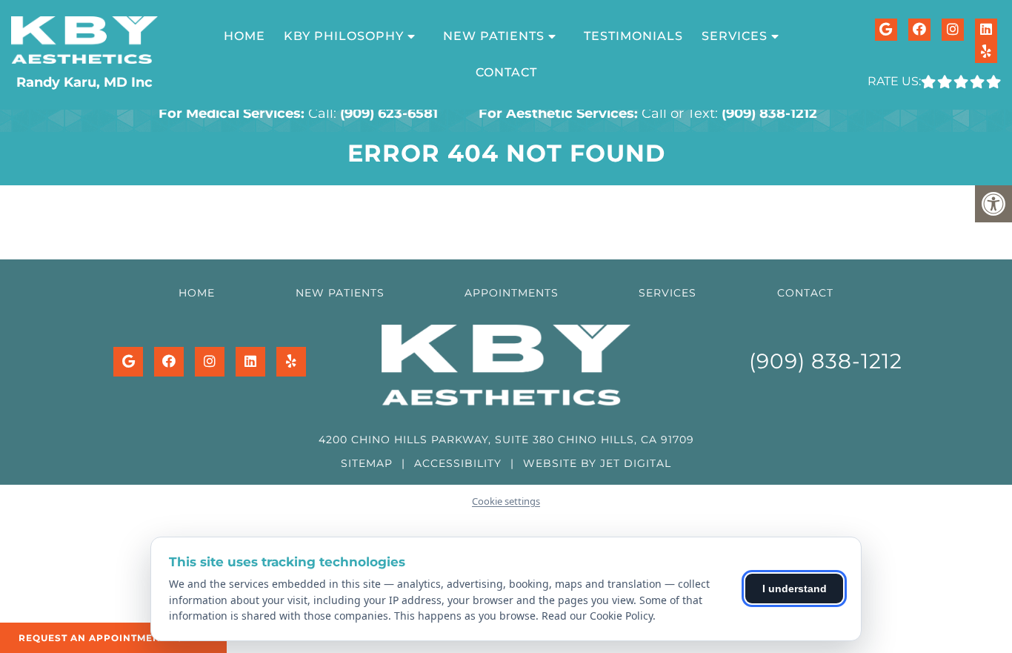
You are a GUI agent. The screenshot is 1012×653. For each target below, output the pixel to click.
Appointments (512, 292)
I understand (794, 588)
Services (667, 292)
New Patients (494, 36)
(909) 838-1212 (769, 113)
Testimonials (633, 36)
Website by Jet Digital (597, 463)
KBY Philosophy (344, 36)
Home (244, 36)
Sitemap (367, 463)
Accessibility (458, 463)
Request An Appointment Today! (113, 637)
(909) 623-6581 (389, 113)
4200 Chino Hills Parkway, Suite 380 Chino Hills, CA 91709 (506, 439)
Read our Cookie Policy (597, 616)
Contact (506, 72)
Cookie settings (506, 501)
